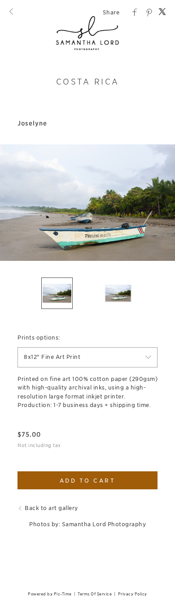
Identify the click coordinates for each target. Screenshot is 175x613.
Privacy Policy (132, 593)
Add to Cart (88, 480)
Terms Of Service (95, 593)
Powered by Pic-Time (50, 593)
